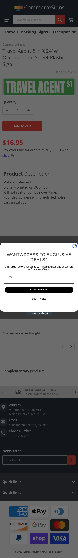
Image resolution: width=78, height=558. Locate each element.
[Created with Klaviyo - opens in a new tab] (39, 313)
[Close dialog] (75, 246)
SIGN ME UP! (39, 289)
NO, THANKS (39, 299)
